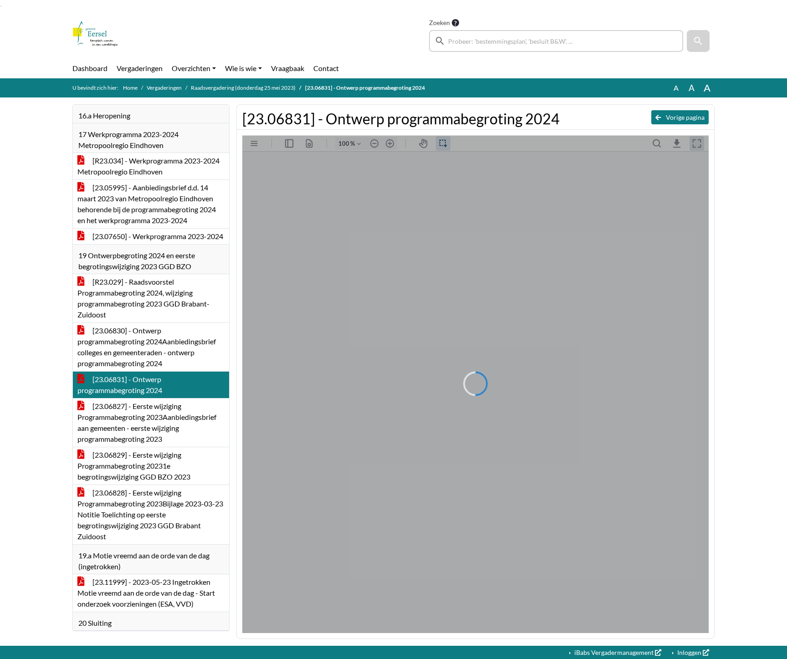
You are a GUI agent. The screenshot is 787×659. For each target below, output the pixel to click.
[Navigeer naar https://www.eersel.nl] (95, 34)
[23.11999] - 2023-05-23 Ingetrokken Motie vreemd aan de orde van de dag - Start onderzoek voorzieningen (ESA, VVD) (146, 592)
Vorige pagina (684, 117)
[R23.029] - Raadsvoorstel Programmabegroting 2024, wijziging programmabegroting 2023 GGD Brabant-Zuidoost (143, 298)
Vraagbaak (287, 68)
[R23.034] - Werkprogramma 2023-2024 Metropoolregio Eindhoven (148, 166)
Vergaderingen (140, 68)
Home (130, 87)
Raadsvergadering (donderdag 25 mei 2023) (243, 87)
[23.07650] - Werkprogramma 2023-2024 (157, 236)
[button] (698, 41)
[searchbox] (556, 41)
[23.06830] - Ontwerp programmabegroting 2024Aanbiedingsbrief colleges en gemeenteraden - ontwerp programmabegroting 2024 (146, 347)
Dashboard (89, 68)
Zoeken (439, 22)
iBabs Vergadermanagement (614, 652)
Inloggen (689, 652)
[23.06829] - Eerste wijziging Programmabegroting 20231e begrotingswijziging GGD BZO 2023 (133, 465)
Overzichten (191, 68)
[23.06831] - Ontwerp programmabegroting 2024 (119, 384)
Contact (326, 68)
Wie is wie (240, 68)
